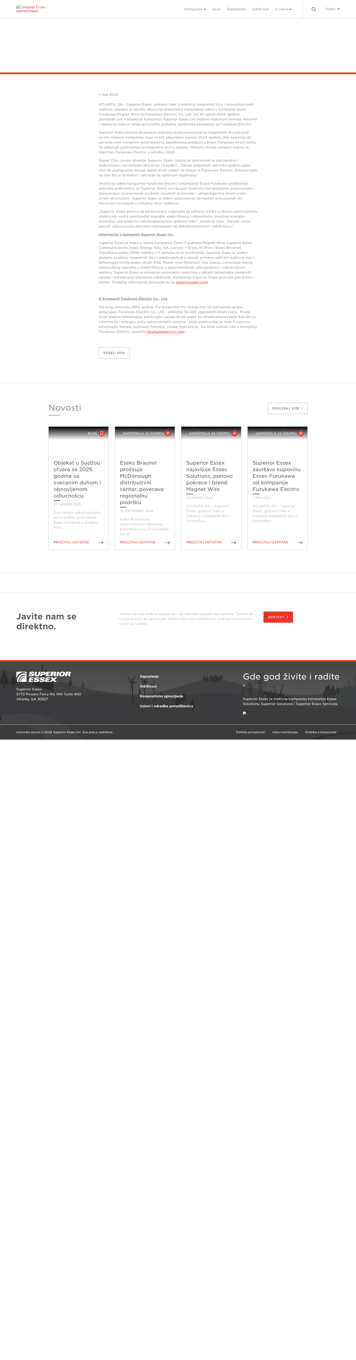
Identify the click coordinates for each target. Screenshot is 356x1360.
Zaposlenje (236, 9)
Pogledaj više (286, 408)
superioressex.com (192, 282)
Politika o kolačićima (320, 732)
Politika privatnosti (250, 732)
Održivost (260, 9)
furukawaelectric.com (166, 332)
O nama (281, 9)
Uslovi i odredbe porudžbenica (166, 706)
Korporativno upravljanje (161, 696)
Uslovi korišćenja (285, 732)
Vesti (216, 9)
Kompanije (193, 9)
